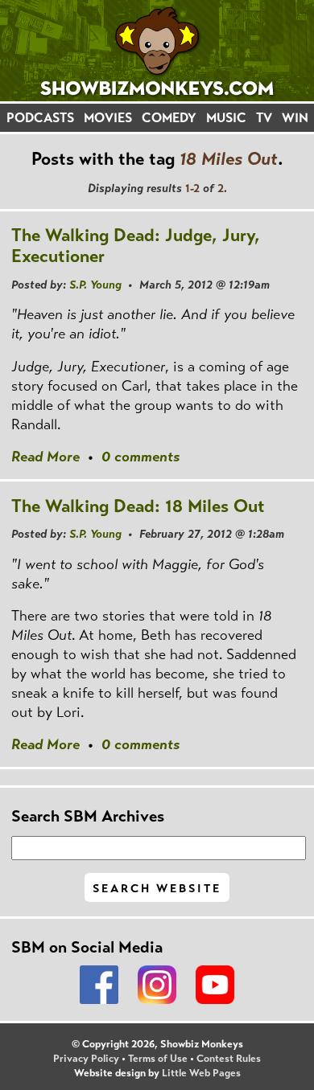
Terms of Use (158, 1058)
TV (264, 117)
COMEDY (169, 117)
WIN (295, 117)
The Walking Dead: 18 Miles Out (138, 506)
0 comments (140, 456)
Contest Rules (228, 1058)
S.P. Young (95, 284)
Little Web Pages (201, 1073)
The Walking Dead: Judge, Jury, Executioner (135, 245)
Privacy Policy (86, 1058)
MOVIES (108, 117)
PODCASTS (40, 117)
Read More (45, 456)
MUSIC (226, 117)
